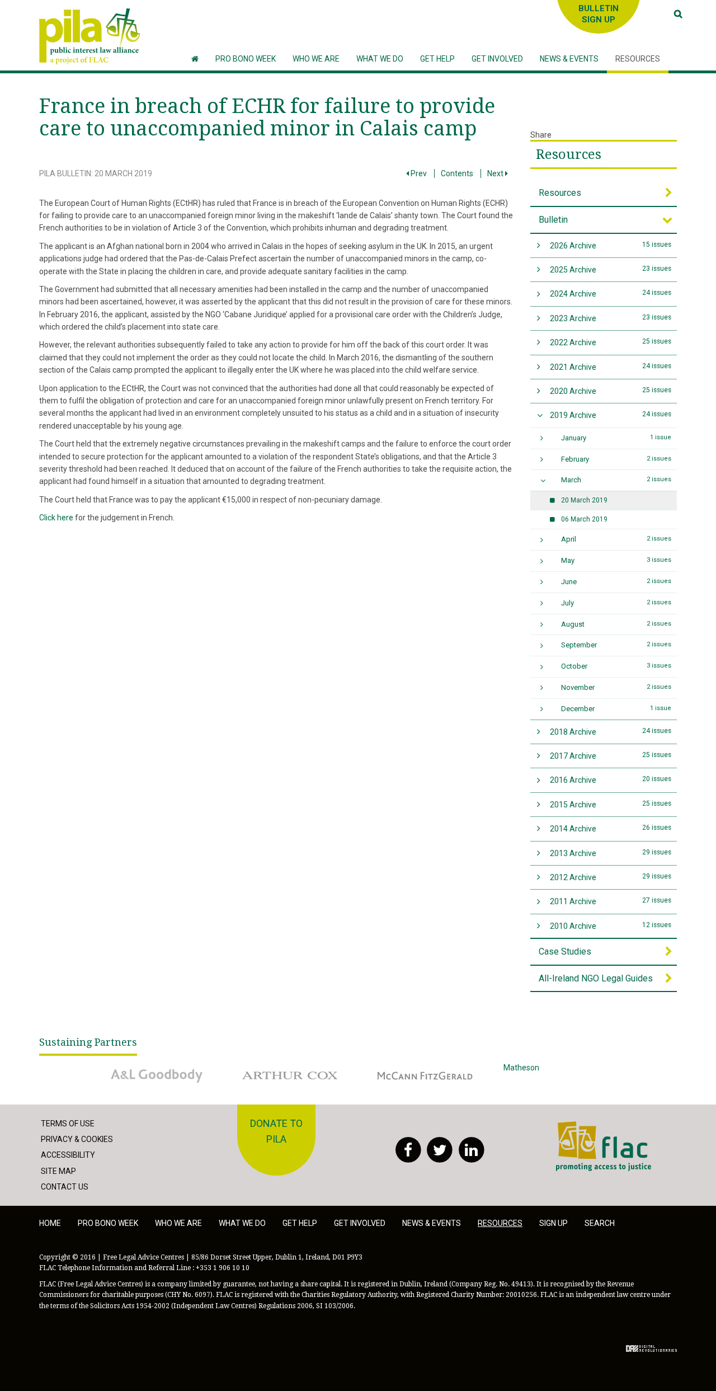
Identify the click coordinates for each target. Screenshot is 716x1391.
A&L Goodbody (127, 1067)
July (616, 603)
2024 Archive (611, 293)
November (616, 687)
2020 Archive (611, 391)
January (616, 438)
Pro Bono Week (108, 1223)
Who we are (178, 1223)
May (616, 560)
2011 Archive (611, 901)
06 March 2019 (584, 519)
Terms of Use (68, 1123)
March (616, 480)
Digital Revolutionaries (651, 1348)
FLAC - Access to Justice (599, 1127)
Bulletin (553, 219)
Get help (299, 1223)
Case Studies (565, 951)
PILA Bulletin (65, 173)
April (616, 539)
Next (496, 173)
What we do (242, 1223)
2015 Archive (611, 804)
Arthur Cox (254, 1067)
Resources (568, 154)
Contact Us (64, 1186)
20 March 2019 (123, 173)
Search (600, 1223)
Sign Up (553, 1223)
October (616, 666)
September (616, 645)
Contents (457, 173)
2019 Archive (611, 415)
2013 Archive (611, 853)
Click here (56, 517)
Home (50, 1223)
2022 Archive (611, 342)
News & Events (431, 1223)
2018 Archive (611, 731)
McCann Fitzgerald (402, 1067)
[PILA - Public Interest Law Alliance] (89, 36)
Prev (418, 173)
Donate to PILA (276, 1131)
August (616, 624)
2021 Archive (611, 367)
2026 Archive (611, 245)
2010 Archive (611, 926)
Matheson (521, 1067)
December (616, 708)
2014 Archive (611, 828)
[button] (316, 59)
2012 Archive (611, 877)
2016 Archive (611, 779)
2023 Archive (611, 318)
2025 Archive (611, 269)
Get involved (359, 1223)
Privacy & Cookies (77, 1139)
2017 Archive (611, 755)
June (616, 581)
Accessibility (68, 1154)
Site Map (58, 1171)
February (616, 459)
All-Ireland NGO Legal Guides (596, 978)
